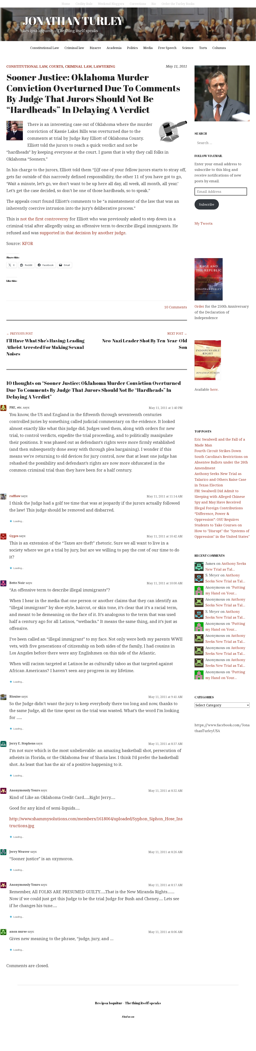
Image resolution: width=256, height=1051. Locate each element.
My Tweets (204, 223)
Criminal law (74, 48)
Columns (219, 48)
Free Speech (167, 48)
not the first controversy (45, 219)
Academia (114, 48)
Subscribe (206, 204)
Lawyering (104, 66)
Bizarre (95, 48)
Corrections (138, 4)
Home (66, 4)
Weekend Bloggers (111, 4)
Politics (132, 48)
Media (148, 48)
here (214, 389)
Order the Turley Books (178, 4)
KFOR (27, 243)
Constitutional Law (44, 48)
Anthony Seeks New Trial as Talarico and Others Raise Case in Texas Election (220, 479)
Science (187, 48)
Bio (153, 4)
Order (199, 306)
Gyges (13, 536)
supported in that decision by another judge (82, 232)
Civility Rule (84, 4)
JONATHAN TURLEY (73, 20)
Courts (56, 66)
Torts (203, 48)
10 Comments (175, 307)
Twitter (231, 20)
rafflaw (14, 496)
